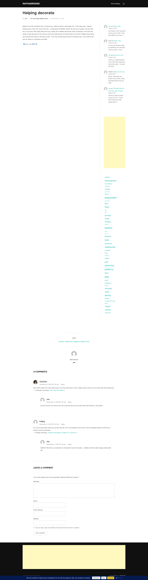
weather (108, 310)
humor (108, 227)
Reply (63, 384)
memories (108, 243)
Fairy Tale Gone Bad (56, 390)
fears (106, 203)
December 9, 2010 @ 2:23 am (49, 424)
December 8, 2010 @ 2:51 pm (56, 402)
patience (109, 269)
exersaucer (107, 201)
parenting (109, 265)
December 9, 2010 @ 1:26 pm (56, 444)
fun (106, 210)
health (107, 219)
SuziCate (43, 382)
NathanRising (31, 3)
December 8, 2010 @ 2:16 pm (49, 384)
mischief (107, 250)
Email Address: (38, 510)
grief (106, 212)
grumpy (108, 215)
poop (106, 280)
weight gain (108, 312)
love (107, 240)
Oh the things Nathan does (39, 18)
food (107, 207)
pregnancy (108, 283)
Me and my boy (118, 55)
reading (106, 285)
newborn (107, 255)
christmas (107, 186)
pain (106, 262)
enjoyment (111, 197)
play (107, 276)
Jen (26, 18)
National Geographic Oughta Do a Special (61, 432)
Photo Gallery (115, 4)
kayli (106, 231)
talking (108, 295)
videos (107, 306)
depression (107, 191)
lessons (108, 236)
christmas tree (69, 341)
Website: (36, 519)
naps (106, 253)
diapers (107, 194)
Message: (36, 481)
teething (107, 298)
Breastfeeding (108, 183)
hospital (106, 224)
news (107, 258)
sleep (107, 292)
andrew (107, 177)
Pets (106, 273)
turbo (106, 303)
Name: (35, 501)
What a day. (117, 26)
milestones (110, 247)
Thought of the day (110, 301)
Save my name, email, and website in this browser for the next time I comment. (57, 527)
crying (107, 189)
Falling (42, 421)
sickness (108, 288)
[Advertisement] (114, 142)
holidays (108, 222)
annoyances (110, 180)
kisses (106, 233)
